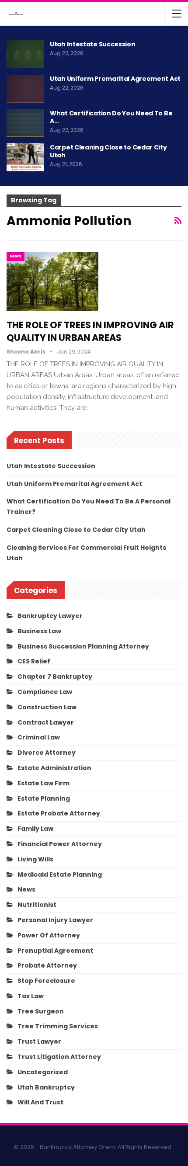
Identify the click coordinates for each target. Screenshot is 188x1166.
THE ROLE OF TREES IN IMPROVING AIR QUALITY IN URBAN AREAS (90, 331)
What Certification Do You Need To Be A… (111, 117)
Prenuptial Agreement (55, 950)
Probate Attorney (47, 965)
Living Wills (35, 859)
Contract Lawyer (45, 722)
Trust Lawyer (39, 1041)
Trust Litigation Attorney (59, 1056)
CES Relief (33, 661)
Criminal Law (38, 737)
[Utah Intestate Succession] (25, 54)
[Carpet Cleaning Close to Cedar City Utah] (25, 157)
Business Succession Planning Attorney (83, 646)
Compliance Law (44, 691)
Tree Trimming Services (57, 1026)
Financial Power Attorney (59, 844)
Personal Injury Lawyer (55, 920)
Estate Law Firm (43, 783)
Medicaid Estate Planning (59, 874)
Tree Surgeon (40, 1011)
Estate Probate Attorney (58, 813)
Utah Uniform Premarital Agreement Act (115, 78)
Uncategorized (42, 1072)
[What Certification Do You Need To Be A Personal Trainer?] (25, 123)
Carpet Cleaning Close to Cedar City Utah (108, 151)
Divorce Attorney (46, 752)
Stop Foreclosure (46, 980)
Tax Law (30, 996)
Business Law (39, 631)
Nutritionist (36, 904)
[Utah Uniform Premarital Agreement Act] (25, 89)
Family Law (35, 828)
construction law (47, 707)
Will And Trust (40, 1102)
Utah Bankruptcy (46, 1087)
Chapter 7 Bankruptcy (54, 676)
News (15, 256)
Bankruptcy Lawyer (50, 615)
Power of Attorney (48, 935)
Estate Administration (54, 767)
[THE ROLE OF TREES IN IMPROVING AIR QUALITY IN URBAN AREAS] (52, 281)
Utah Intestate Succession (93, 44)
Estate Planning (43, 798)
